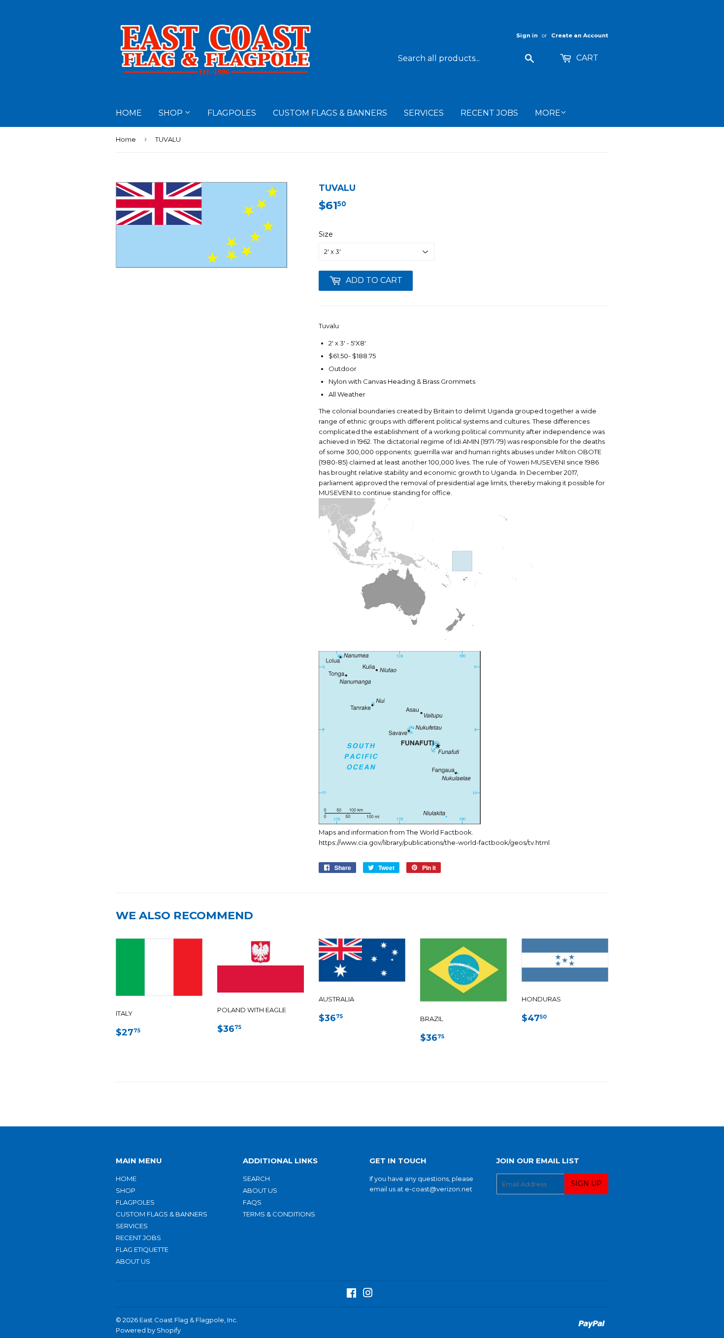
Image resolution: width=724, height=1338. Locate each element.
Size (326, 234)
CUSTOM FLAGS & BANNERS (330, 113)
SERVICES (424, 113)
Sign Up (586, 1183)
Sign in (527, 35)
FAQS (252, 1202)
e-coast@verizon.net (438, 1189)
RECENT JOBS (489, 113)
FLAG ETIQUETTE (142, 1249)
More (547, 113)
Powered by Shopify (148, 1330)
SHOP (172, 113)
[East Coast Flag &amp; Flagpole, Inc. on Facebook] (351, 1294)
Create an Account (579, 35)
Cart (586, 57)
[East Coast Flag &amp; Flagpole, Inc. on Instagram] (368, 1294)
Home (126, 139)
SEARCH (256, 1178)
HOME (129, 113)
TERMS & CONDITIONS (279, 1214)
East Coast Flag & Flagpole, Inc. (188, 1320)
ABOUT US (133, 1261)
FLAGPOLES (231, 113)
